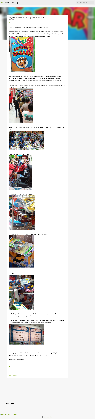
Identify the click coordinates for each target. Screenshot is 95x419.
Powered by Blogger (48, 417)
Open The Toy (11, 2)
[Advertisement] (37, 390)
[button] (10, 22)
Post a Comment (13, 375)
